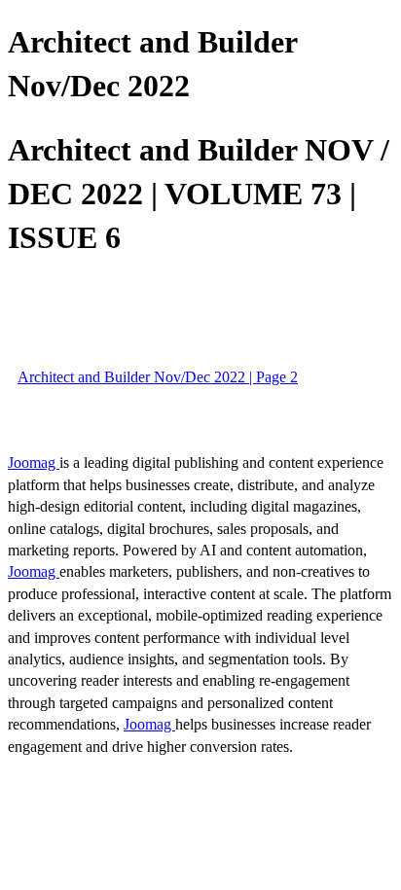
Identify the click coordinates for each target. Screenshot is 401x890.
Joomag (33, 462)
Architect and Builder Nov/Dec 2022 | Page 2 (158, 377)
